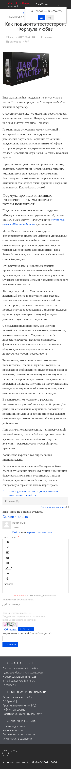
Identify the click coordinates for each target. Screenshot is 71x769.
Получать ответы (9, 633)
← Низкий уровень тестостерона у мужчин (30, 491)
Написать (11, 644)
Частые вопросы (12, 730)
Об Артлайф (9, 701)
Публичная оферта (13, 709)
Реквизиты (9, 685)
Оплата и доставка (13, 726)
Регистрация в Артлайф (17, 697)
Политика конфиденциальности (22, 714)
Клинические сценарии (17, 738)
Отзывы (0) (12, 501)
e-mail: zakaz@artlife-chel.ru (18, 680)
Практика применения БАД (19, 705)
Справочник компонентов (18, 734)
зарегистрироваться (39, 532)
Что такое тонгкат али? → (19, 495)
